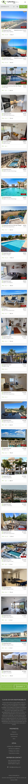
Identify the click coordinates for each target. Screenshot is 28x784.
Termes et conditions (14, 748)
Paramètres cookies (14, 753)
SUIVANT (20, 687)
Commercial (14, 736)
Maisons (14, 732)
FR (16, 2)
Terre (14, 738)
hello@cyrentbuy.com (14, 767)
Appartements (14, 734)
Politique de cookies (14, 751)
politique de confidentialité (14, 746)
